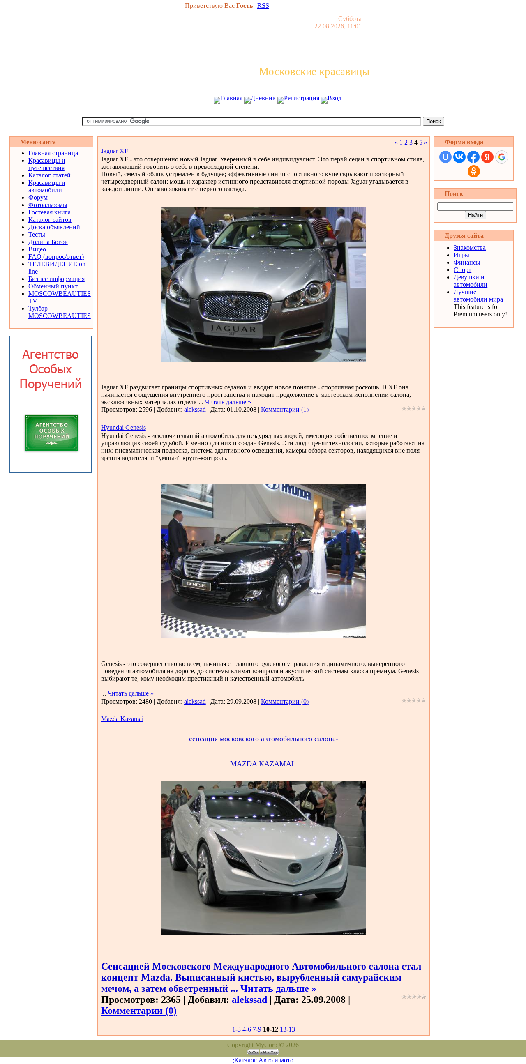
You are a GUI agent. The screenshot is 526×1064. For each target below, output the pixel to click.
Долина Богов (48, 241)
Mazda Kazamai (122, 718)
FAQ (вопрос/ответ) (56, 256)
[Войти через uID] (445, 157)
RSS (263, 5)
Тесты (36, 234)
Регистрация (301, 97)
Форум (38, 197)
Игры (461, 254)
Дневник (263, 97)
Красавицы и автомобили (46, 186)
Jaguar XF (114, 150)
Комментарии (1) (285, 409)
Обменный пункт (53, 286)
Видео (37, 249)
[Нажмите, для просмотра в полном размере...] (263, 359)
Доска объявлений (54, 226)
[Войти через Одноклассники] (474, 171)
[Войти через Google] (501, 157)
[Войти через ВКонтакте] (459, 157)
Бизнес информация (56, 278)
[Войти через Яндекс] (487, 157)
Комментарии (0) (285, 701)
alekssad (195, 409)
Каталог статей (49, 175)
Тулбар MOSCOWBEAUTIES (59, 312)
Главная (231, 97)
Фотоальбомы (47, 204)
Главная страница (53, 153)
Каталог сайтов (50, 219)
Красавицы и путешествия (46, 164)
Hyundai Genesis (123, 427)
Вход (334, 97)
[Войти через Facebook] (473, 157)
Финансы (467, 262)
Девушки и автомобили (470, 281)
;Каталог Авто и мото (263, 1060)
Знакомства (470, 247)
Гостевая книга (49, 212)
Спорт (462, 269)
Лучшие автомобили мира (478, 295)
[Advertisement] (263, 114)
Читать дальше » (228, 401)
